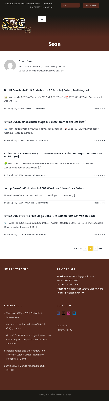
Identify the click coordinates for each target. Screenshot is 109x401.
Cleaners (30, 140)
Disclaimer (63, 325)
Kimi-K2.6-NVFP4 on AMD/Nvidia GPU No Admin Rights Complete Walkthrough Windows (28, 339)
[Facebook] (58, 313)
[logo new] (16, 17)
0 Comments (39, 108)
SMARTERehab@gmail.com (79, 276)
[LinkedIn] (74, 313)
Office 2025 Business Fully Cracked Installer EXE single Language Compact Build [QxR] (53, 155)
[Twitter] (63, 313)
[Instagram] (68, 313)
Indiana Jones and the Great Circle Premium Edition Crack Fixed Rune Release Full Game (25, 355)
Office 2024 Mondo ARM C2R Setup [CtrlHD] (25, 368)
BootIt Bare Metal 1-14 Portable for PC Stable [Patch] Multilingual (46, 90)
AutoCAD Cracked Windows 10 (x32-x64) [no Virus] (26, 326)
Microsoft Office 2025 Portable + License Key (24, 315)
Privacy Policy (64, 329)
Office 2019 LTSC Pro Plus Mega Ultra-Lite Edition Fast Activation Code (50, 216)
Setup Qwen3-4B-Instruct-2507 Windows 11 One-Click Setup (43, 188)
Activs (28, 108)
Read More (100, 108)
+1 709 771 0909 (69, 280)
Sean (9, 108)
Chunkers (29, 202)
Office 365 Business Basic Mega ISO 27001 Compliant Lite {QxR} (45, 122)
